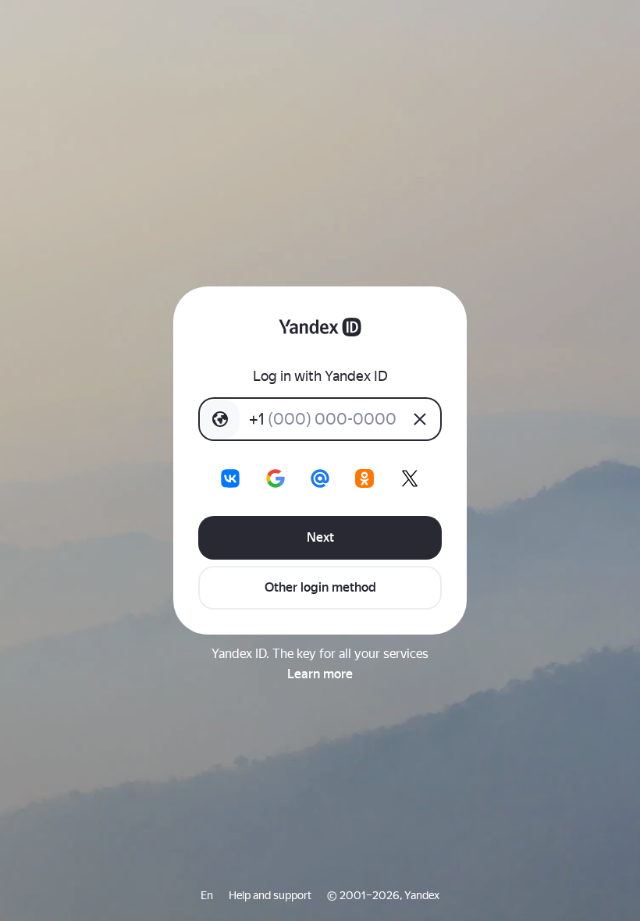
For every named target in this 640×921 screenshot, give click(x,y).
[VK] (230, 478)
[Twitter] (409, 478)
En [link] (207, 895)
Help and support (270, 895)
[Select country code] (220, 419)
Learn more (320, 674)
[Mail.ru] (320, 478)
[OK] (364, 478)
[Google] (275, 478)
